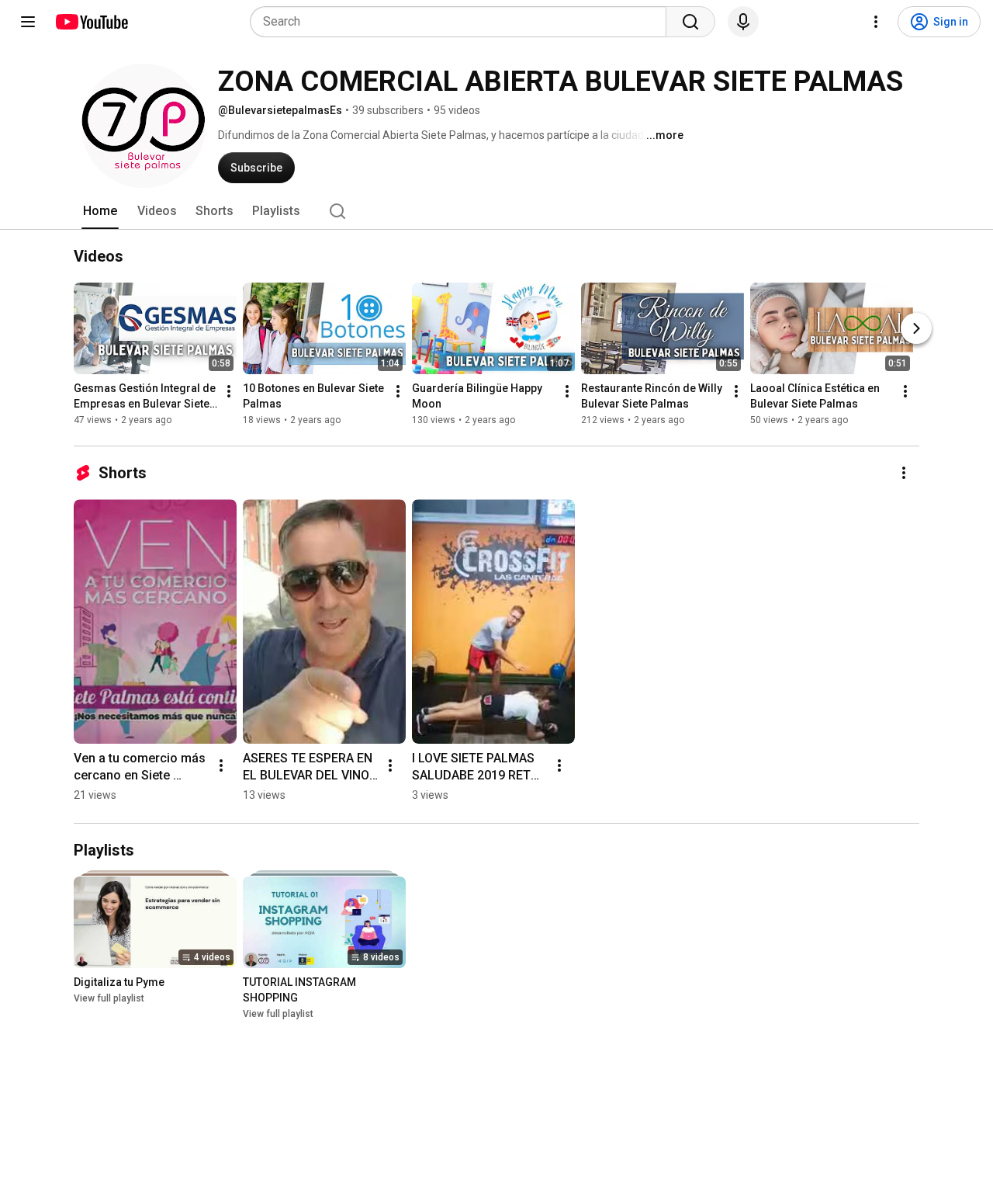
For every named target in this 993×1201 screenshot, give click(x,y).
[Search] (690, 21)
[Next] (916, 328)
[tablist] (496, 211)
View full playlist (109, 998)
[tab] (100, 211)
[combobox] (463, 21)
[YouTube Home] (91, 21)
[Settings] (876, 21)
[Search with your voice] (743, 21)
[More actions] (228, 391)
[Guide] (28, 21)
